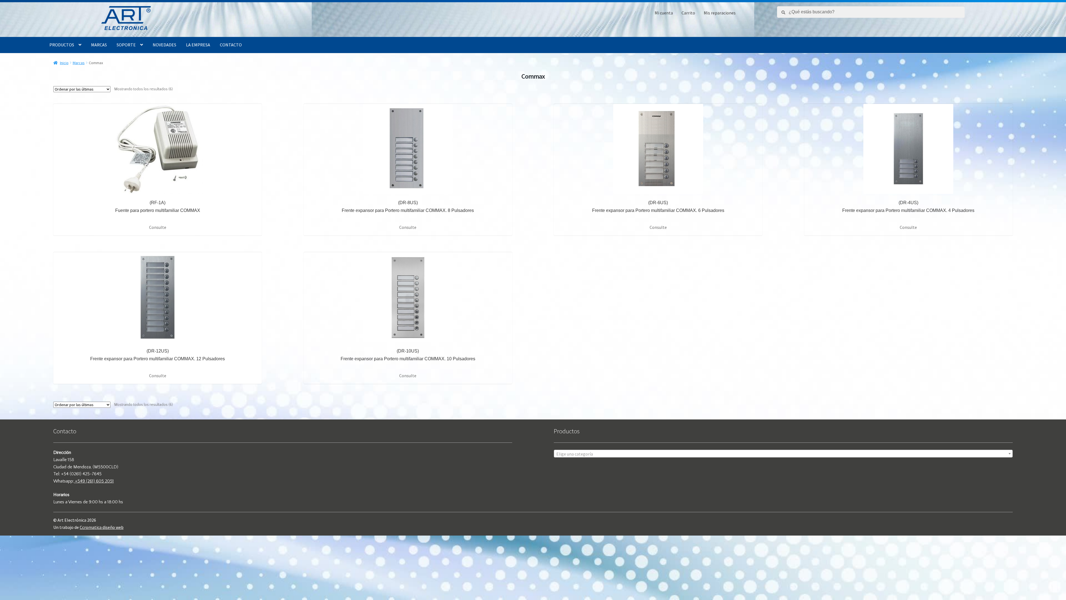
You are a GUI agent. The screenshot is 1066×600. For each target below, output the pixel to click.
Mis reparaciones (720, 13)
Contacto (231, 45)
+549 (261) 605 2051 (94, 481)
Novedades (164, 45)
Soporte (126, 45)
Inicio (64, 62)
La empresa (198, 45)
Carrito (688, 13)
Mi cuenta (664, 13)
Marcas (99, 45)
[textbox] (783, 454)
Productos (61, 45)
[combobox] (783, 454)
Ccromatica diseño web (102, 527)
